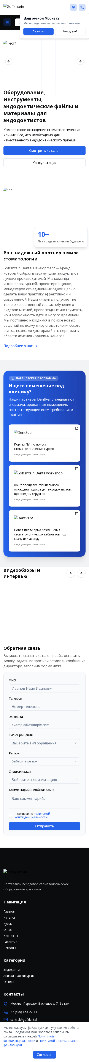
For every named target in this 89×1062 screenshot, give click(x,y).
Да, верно (38, 31)
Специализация (20, 771)
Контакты (10, 936)
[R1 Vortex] (44, 61)
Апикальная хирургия (19, 976)
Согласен (44, 1054)
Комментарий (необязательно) (32, 790)
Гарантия (10, 942)
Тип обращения (21, 735)
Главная (9, 911)
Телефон (15, 698)
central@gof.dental (23, 1019)
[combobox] (44, 743)
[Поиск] (7, 22)
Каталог (9, 917)
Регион (14, 753)
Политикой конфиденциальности (28, 1038)
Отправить (44, 826)
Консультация (44, 162)
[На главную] (28, 7)
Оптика (8, 982)
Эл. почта (16, 717)
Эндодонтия (12, 970)
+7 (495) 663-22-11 (23, 1012)
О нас (7, 930)
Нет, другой (70, 31)
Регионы (9, 948)
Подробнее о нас (18, 345)
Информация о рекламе (29, 454)
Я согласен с (32, 815)
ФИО (12, 680)
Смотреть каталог (44, 150)
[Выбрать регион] (73, 7)
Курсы (7, 923)
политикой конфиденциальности (32, 815)
